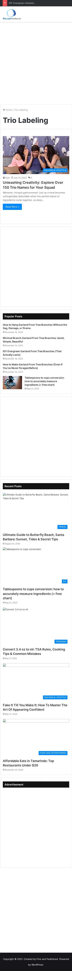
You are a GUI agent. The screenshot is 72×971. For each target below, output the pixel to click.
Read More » (12, 206)
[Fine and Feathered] (12, 14)
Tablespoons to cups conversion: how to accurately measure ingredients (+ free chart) (44, 381)
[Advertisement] (36, 61)
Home (8, 109)
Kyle (7, 177)
